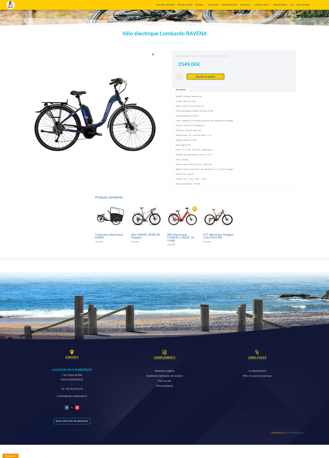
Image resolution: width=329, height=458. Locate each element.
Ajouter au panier (205, 76)
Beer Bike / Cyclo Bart (166, 5)
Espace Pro (244, 5)
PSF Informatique (294, 432)
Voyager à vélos (261, 5)
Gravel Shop (213, 5)
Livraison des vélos (229, 5)
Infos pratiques (303, 5)
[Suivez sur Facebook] (67, 408)
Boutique (199, 5)
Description (181, 89)
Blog (292, 5)
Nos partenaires (280, 5)
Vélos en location (185, 5)
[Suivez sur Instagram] (77, 408)
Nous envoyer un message (72, 421)
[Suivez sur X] (72, 408)
